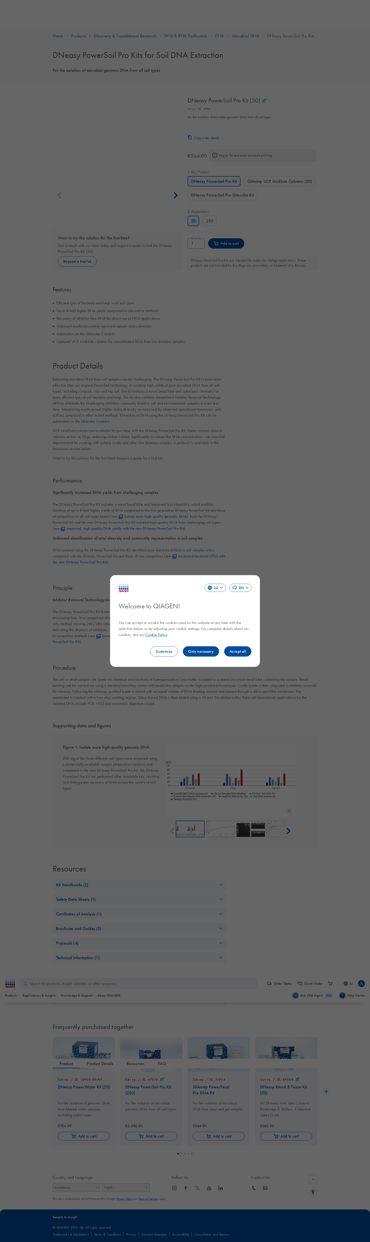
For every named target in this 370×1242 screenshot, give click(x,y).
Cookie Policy (156, 634)
